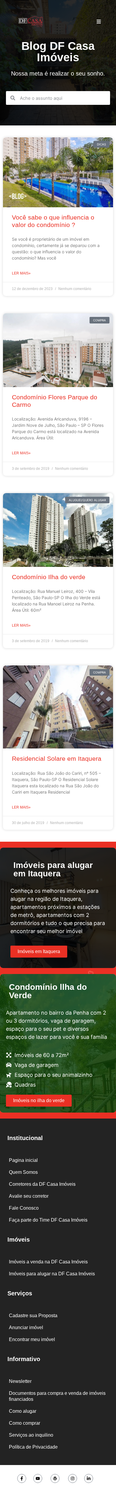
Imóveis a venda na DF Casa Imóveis (48, 1261)
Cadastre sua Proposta (33, 1315)
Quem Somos (23, 1172)
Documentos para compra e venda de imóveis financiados (57, 1396)
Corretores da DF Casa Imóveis (42, 1184)
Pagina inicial (23, 1160)
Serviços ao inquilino (31, 1435)
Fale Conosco (24, 1208)
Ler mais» (21, 273)
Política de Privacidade (33, 1446)
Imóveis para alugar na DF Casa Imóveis (52, 1273)
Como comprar (24, 1423)
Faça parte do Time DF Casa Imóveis (48, 1219)
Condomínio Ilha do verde (48, 576)
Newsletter (20, 1381)
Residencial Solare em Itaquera (56, 758)
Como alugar (22, 1411)
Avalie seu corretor (28, 1196)
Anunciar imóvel (26, 1327)
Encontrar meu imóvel (32, 1339)
